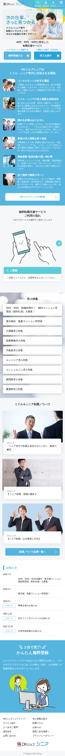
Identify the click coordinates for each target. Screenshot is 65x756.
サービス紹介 (9, 723)
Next (59, 243)
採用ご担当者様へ (40, 731)
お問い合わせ (9, 735)
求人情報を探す (39, 719)
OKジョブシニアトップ (14, 719)
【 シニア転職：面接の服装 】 (22, 494)
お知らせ (36, 727)
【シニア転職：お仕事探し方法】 (24, 538)
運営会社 (7, 731)
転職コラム (37, 723)
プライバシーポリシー (43, 735)
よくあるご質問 (10, 727)
